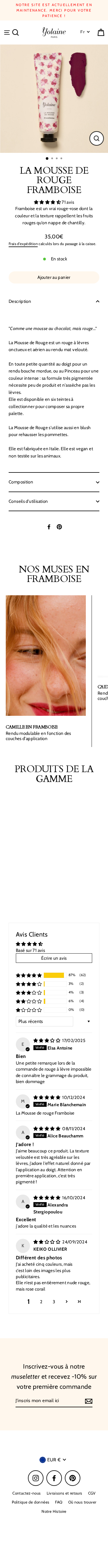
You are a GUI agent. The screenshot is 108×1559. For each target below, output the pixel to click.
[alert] (54, 635)
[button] (76, 653)
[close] (99, 604)
